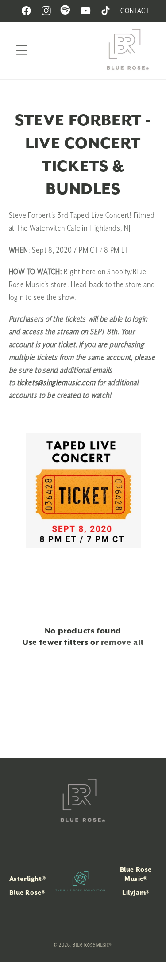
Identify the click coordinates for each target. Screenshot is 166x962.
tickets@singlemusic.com (56, 382)
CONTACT (134, 10)
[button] (21, 50)
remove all (122, 642)
